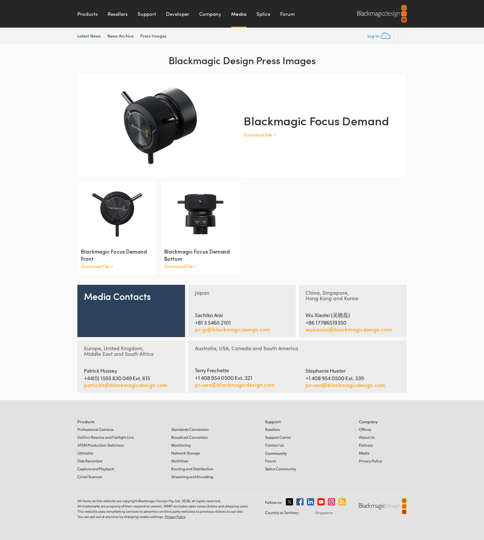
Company (210, 14)
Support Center (278, 437)
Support (147, 14)
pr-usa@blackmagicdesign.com (235, 384)
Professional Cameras (95, 429)
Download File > (260, 134)
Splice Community (280, 468)
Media (239, 14)
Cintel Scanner (89, 476)
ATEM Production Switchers (100, 445)
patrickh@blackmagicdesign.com (126, 385)
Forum (287, 14)
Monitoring (181, 445)
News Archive (120, 36)
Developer (177, 14)
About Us (367, 437)
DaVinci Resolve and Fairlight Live (105, 437)
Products (87, 14)
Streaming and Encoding (192, 476)
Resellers (118, 14)
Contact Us (274, 445)
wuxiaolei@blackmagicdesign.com (349, 329)
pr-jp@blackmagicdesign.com (232, 329)
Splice (263, 14)
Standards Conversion (190, 429)
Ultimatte (85, 453)
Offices (365, 429)
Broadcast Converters (189, 437)
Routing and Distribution (192, 468)
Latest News (89, 36)
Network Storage (185, 453)
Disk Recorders (89, 460)
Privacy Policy (370, 460)
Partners (366, 445)
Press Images (153, 36)
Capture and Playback (95, 468)
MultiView (179, 460)
